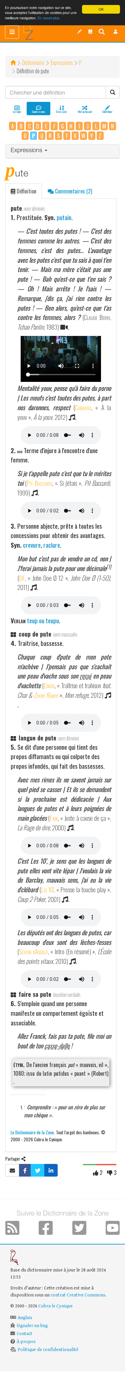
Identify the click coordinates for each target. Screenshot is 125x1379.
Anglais (25, 1317)
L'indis (49, 685)
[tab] (62, 151)
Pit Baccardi (39, 483)
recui (85, 676)
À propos (26, 1341)
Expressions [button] (27, 151)
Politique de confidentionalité (48, 1349)
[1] (108, 566)
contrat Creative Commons (78, 1295)
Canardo (83, 407)
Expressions (62, 63)
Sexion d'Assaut (33, 951)
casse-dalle (57, 1045)
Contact (24, 1333)
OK (101, 9)
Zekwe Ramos (46, 695)
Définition (25, 191)
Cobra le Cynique (55, 1306)
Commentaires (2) (73, 191)
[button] (116, 31)
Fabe (54, 818)
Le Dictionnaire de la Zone (32, 1132)
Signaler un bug (32, 1325)
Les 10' (47, 889)
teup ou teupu (43, 620)
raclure (51, 545)
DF (22, 578)
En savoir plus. (49, 17)
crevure (32, 545)
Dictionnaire (33, 63)
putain (64, 217)
